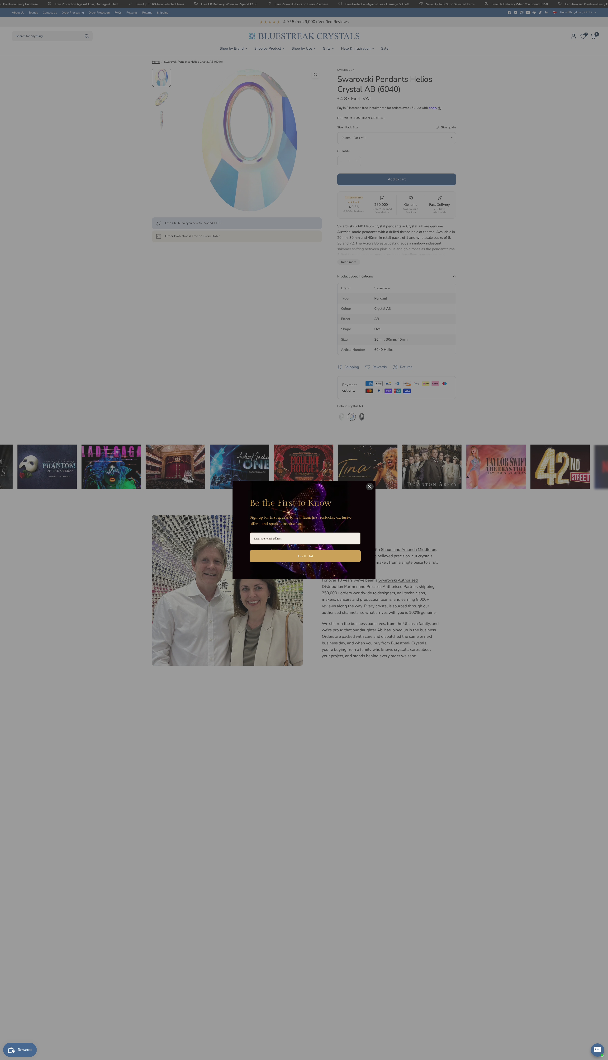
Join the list (305, 556)
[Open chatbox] (597, 1050)
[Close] (369, 486)
